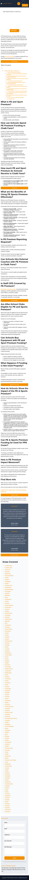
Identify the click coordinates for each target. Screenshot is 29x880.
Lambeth (7, 648)
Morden (7, 746)
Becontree (7, 773)
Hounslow (7, 750)
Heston (7, 754)
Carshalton (7, 775)
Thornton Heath (9, 748)
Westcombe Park (9, 706)
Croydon (7, 768)
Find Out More (14, 300)
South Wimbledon (9, 726)
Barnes (7, 658)
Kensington (8, 591)
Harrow (7, 698)
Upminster (7, 811)
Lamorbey (7, 793)
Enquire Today (14, 494)
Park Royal (7, 631)
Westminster (8, 587)
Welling (7, 779)
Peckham (7, 645)
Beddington (8, 764)
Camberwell (8, 625)
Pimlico (7, 601)
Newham (7, 696)
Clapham (7, 637)
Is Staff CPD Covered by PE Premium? (15, 84)
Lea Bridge (7, 615)
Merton (6, 728)
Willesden (7, 595)
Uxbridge (7, 797)
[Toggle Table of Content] (2, 68)
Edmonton (7, 664)
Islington (7, 579)
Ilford (6, 734)
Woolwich (7, 744)
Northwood (7, 781)
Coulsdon (7, 805)
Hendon (7, 611)
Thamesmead (8, 766)
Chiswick (7, 643)
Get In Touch (14, 61)
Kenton (7, 680)
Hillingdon (7, 777)
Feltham (7, 787)
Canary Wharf (8, 654)
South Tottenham (9, 605)
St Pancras (18, 490)
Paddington (8, 581)
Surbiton (7, 771)
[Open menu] (18, 3)
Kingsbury (7, 627)
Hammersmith (8, 619)
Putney (6, 656)
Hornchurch (8, 809)
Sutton (6, 789)
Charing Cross (8, 585)
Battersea (7, 621)
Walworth (7, 617)
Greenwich (7, 682)
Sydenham (7, 730)
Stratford (7, 660)
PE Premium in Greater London (8, 289)
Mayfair (7, 583)
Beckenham (8, 756)
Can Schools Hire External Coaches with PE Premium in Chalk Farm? (15, 83)
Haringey (7, 593)
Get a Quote (14, 30)
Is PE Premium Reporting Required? (15, 80)
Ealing (6, 684)
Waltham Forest (9, 668)
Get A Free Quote (14, 555)
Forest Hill (7, 704)
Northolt (7, 732)
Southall (7, 738)
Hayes (6, 762)
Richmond (7, 716)
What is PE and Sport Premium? (14, 72)
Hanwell (7, 694)
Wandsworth (8, 652)
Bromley (7, 639)
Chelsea (7, 603)
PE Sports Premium (9, 56)
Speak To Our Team (14, 384)
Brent (6, 597)
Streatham (7, 690)
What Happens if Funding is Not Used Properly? (17, 91)
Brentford (7, 692)
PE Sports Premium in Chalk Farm (12, 70)
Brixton (6, 647)
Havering (7, 803)
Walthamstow (8, 672)
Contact (25, 5)
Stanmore (7, 710)
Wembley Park (8, 641)
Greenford (7, 714)
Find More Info (11, 98)
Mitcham (7, 736)
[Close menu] (23, 2)
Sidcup (6, 791)
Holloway (24, 490)
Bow (6, 623)
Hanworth (7, 785)
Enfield (6, 702)
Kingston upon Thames (10, 760)
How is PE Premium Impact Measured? (16, 97)
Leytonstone (8, 670)
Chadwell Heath (9, 783)
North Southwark (9, 589)
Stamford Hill (8, 599)
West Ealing (8, 688)
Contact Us (14, 188)
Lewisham (7, 708)
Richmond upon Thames (11, 718)
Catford (7, 722)
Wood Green (8, 607)
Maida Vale (3, 491)
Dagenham (7, 795)
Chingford (7, 720)
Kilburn (7, 577)
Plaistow (7, 686)
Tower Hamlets (8, 629)
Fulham (7, 633)
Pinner (6, 752)
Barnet (6, 674)
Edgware (7, 676)
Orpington (7, 807)
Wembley (7, 650)
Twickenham (8, 742)
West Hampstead (9, 575)
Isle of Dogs (8, 666)
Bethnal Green (8, 613)
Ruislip (6, 769)
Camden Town (4, 490)
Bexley (6, 801)
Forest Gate (8, 678)
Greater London (9, 712)
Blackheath (8, 700)
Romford (7, 799)
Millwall (7, 662)
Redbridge (7, 724)
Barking (7, 740)
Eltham (6, 758)
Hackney (7, 609)
